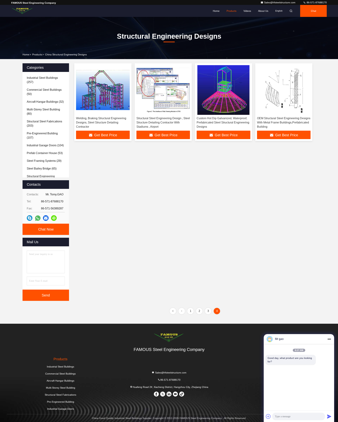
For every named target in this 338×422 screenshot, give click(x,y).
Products (231, 10)
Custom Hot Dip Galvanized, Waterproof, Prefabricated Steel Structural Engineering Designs (223, 122)
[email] (45, 218)
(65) (42, 168)
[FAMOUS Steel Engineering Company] (22, 11)
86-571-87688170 (316, 2)
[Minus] (329, 339)
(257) (42, 80)
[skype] (29, 218)
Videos (247, 10)
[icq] (54, 218)
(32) (45, 101)
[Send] (329, 416)
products (37, 54)
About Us (263, 10)
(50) (44, 91)
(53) (45, 153)
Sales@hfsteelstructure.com (280, 2)
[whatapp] (37, 218)
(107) (42, 135)
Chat (313, 10)
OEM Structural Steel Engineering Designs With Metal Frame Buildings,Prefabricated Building (283, 122)
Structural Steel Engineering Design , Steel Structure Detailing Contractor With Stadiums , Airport (163, 122)
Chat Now (46, 229)
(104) (45, 145)
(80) (43, 111)
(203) (44, 123)
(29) (44, 160)
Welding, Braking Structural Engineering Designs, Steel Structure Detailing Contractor (101, 122)
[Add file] (268, 416)
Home (216, 10)
